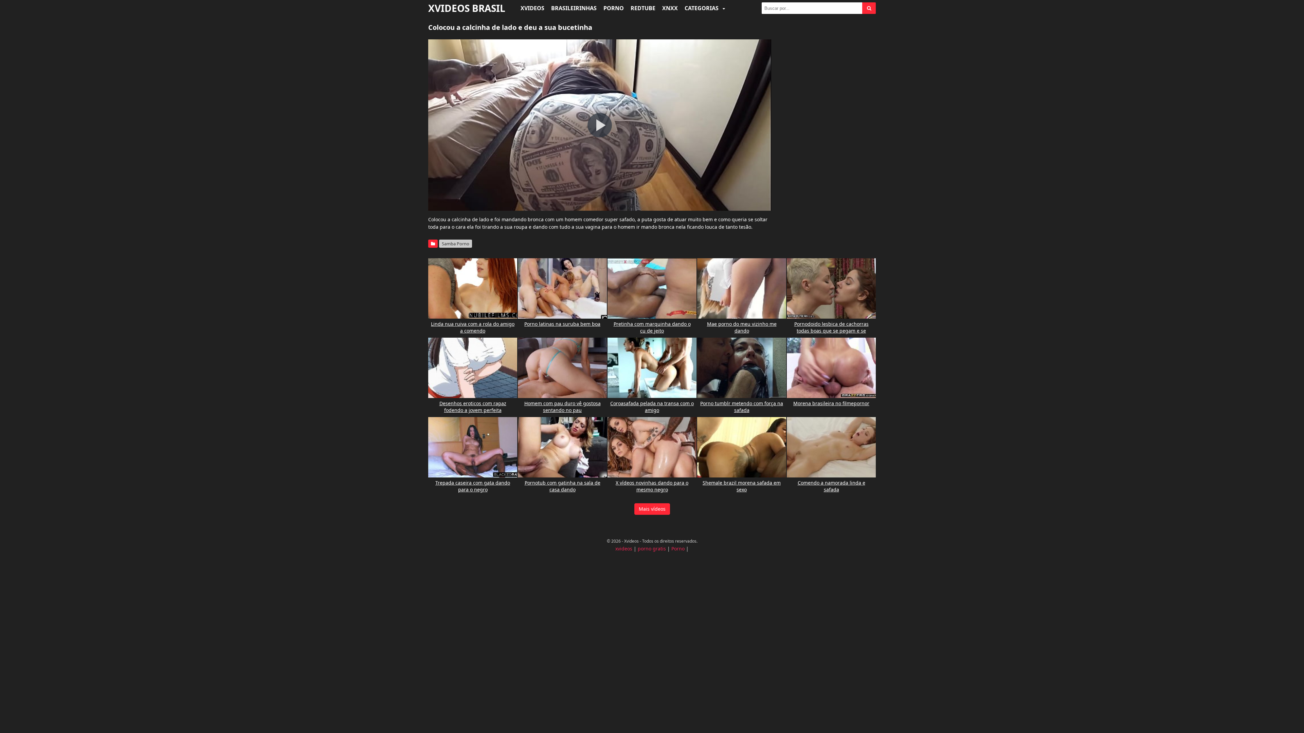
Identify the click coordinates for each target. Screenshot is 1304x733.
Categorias (702, 8)
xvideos (623, 548)
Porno (613, 8)
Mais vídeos (652, 509)
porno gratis (652, 548)
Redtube (643, 8)
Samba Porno (455, 244)
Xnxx (670, 8)
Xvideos (532, 8)
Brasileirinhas (574, 8)
